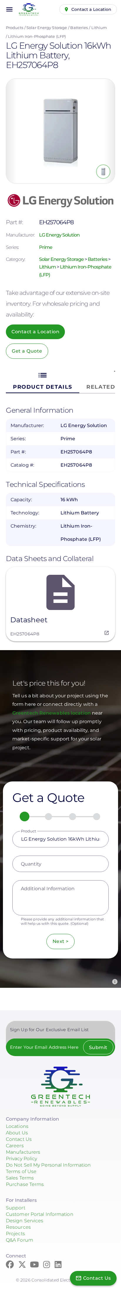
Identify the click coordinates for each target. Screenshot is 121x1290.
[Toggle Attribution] (115, 981)
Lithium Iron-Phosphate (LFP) (37, 36)
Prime (45, 247)
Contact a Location (91, 9)
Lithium (99, 27)
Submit (98, 1047)
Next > (61, 941)
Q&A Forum (19, 1240)
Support (15, 1208)
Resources (18, 1227)
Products (14, 27)
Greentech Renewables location (52, 713)
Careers (15, 1145)
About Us (17, 1133)
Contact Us (19, 1139)
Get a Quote (27, 351)
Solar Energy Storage (46, 27)
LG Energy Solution (59, 235)
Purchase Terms (25, 1184)
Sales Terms (20, 1178)
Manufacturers (23, 1152)
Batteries (79, 27)
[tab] (42, 380)
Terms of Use (21, 1171)
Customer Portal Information (39, 1214)
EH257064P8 (24, 634)
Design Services (24, 1220)
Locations (17, 1126)
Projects (15, 1233)
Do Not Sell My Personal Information (48, 1165)
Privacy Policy (21, 1158)
